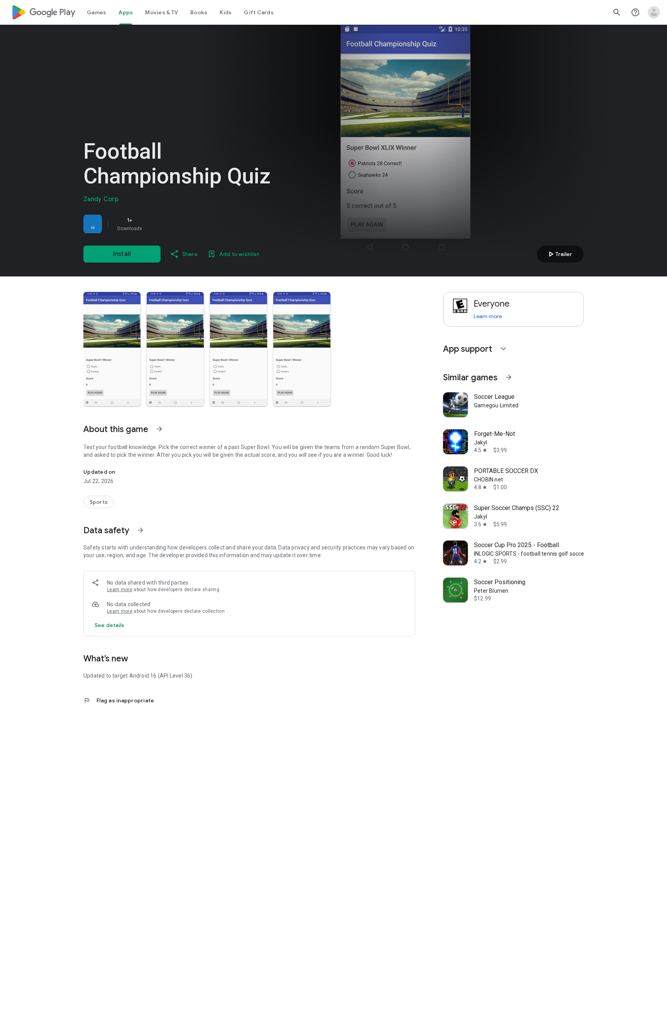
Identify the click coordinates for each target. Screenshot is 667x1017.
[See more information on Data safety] (140, 530)
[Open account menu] (654, 12)
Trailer (559, 254)
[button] (112, 349)
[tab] (96, 12)
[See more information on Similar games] (508, 377)
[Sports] (98, 502)
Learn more (119, 589)
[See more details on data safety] (109, 625)
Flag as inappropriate (118, 700)
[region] (191, 224)
